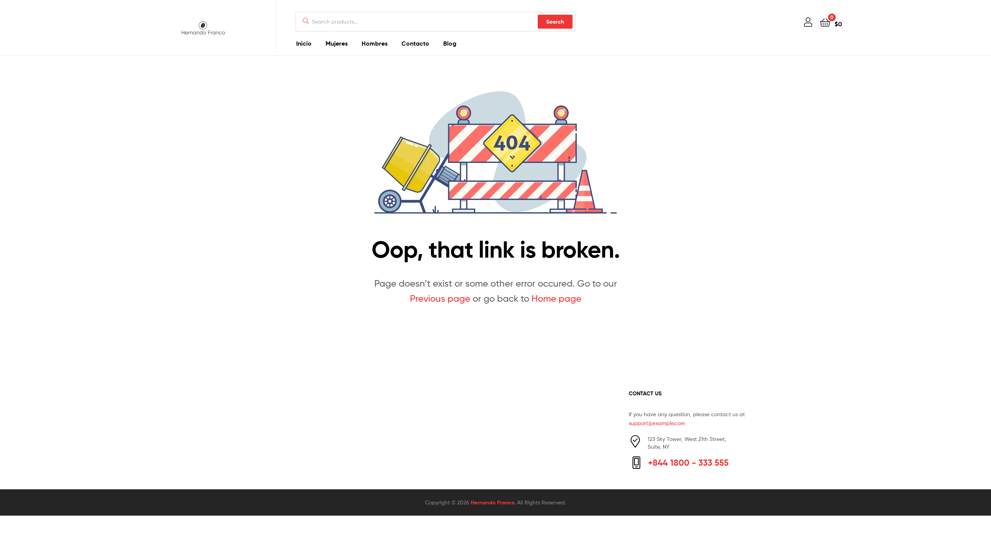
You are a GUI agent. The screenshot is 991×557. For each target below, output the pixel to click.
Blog (449, 43)
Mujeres (337, 43)
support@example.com (657, 423)
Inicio (304, 43)
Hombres (374, 43)
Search (555, 21)
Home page (556, 298)
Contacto (415, 43)
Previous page (440, 298)
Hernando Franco (492, 502)
